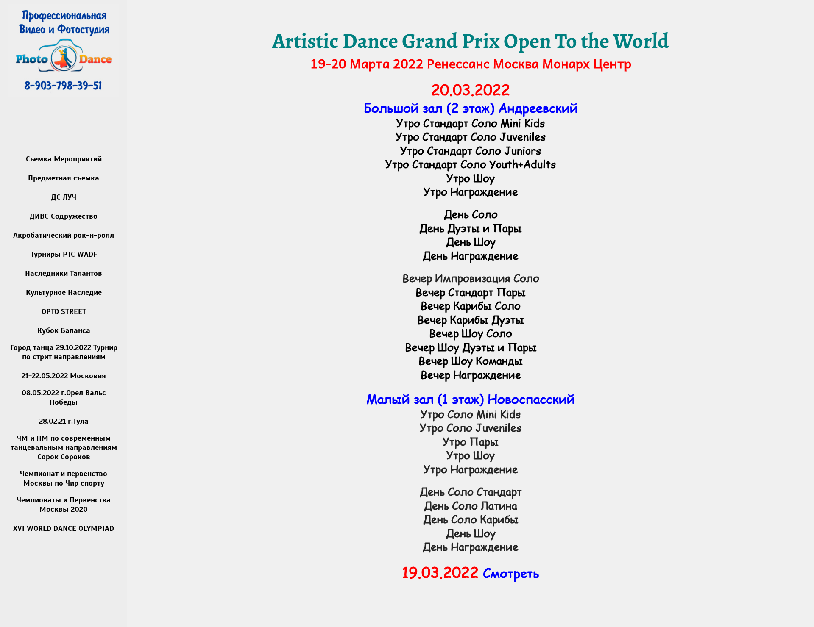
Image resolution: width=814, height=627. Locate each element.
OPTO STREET (64, 311)
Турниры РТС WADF (64, 254)
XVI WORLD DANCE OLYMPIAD (63, 528)
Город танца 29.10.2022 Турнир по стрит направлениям (63, 352)
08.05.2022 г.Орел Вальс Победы (64, 397)
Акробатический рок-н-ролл (63, 235)
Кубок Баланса (63, 330)
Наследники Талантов (63, 273)
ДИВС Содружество (64, 216)
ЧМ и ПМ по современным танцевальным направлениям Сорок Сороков (64, 447)
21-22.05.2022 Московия (64, 375)
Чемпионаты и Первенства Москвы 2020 (64, 504)
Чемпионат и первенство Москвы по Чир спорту (63, 478)
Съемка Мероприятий (64, 159)
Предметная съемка (63, 178)
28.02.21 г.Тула (64, 421)
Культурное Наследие (64, 292)
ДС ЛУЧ (63, 197)
